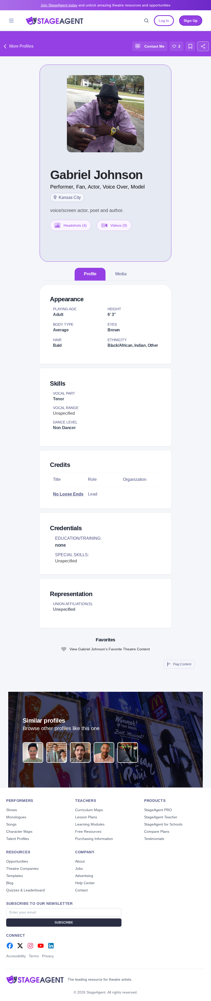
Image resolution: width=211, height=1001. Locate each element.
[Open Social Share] (203, 46)
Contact (81, 890)
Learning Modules (89, 824)
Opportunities (17, 861)
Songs (11, 824)
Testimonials (154, 839)
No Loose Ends (68, 494)
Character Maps (19, 831)
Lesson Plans (86, 817)
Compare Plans (156, 831)
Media (121, 274)
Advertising (84, 876)
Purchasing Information (94, 839)
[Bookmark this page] (190, 46)
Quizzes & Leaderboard (25, 890)
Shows (11, 810)
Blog (9, 883)
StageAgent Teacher (160, 817)
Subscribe (64, 922)
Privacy (48, 956)
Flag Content (182, 664)
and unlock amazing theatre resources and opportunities (105, 5)
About (80, 861)
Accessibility (16, 956)
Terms (34, 956)
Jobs (79, 868)
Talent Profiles (17, 839)
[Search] (146, 20)
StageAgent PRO (158, 810)
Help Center (85, 883)
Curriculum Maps (89, 810)
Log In (164, 21)
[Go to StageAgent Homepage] (35, 979)
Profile (90, 274)
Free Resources (88, 831)
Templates (14, 876)
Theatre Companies (22, 868)
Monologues (16, 817)
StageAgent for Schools (163, 824)
